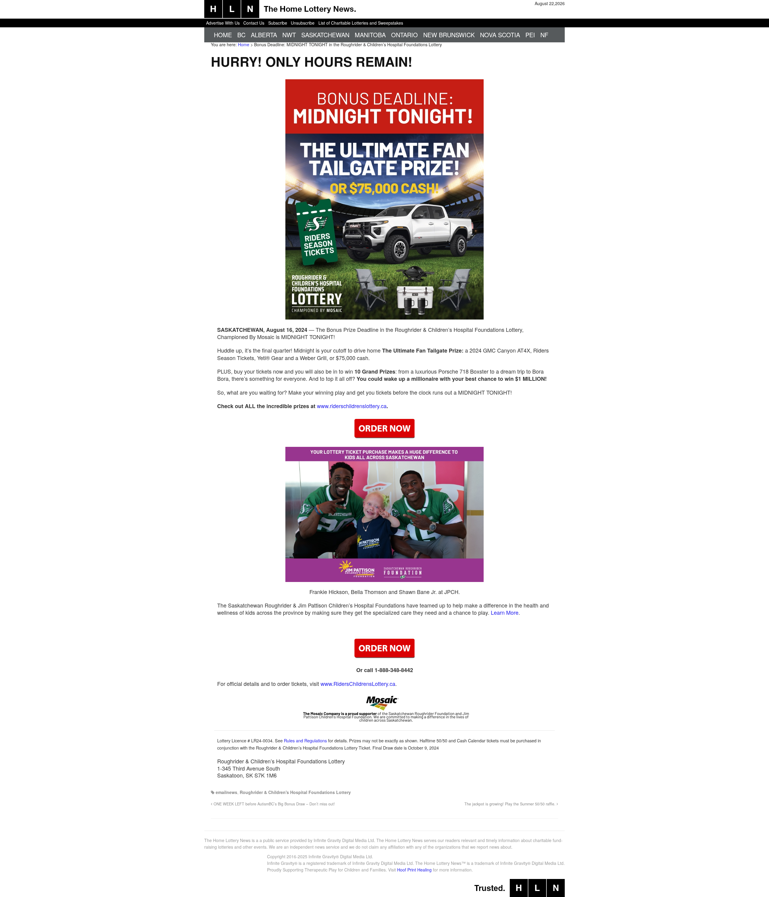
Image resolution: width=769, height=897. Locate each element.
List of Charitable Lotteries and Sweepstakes (360, 23)
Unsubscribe (303, 23)
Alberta (264, 34)
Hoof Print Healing (414, 870)
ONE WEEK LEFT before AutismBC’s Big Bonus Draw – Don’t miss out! (273, 804)
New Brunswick (449, 34)
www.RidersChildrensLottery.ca (358, 683)
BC (241, 34)
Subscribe (277, 23)
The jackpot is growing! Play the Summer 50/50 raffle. (510, 804)
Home (223, 34)
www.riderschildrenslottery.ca (352, 406)
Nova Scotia (500, 34)
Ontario (404, 34)
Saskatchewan (325, 34)
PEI (530, 34)
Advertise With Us (223, 23)
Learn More (504, 612)
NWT (289, 34)
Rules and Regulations (305, 740)
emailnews (226, 792)
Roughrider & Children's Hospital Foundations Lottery (295, 792)
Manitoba (370, 34)
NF (544, 34)
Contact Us (253, 23)
